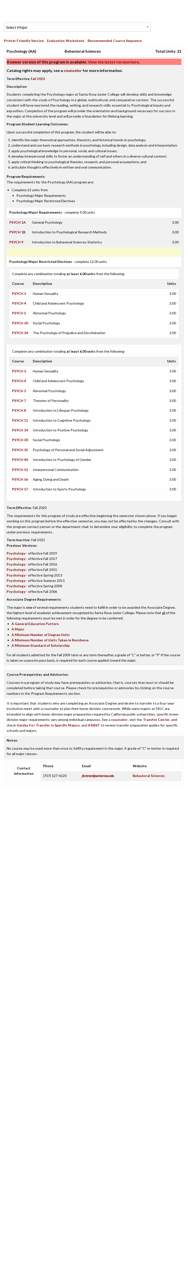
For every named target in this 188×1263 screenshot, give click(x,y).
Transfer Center (156, 719)
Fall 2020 (38, 79)
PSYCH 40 (20, 459)
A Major (18, 629)
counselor (73, 70)
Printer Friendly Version (24, 41)
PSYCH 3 (19, 293)
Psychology (16, 553)
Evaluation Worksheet (65, 41)
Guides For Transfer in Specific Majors (48, 725)
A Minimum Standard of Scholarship (41, 645)
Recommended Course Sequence (115, 41)
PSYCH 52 (20, 469)
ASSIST (94, 725)
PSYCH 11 (20, 420)
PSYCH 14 (20, 430)
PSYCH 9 (16, 242)
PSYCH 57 (20, 489)
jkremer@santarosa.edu (98, 776)
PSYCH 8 (19, 410)
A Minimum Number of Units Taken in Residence (50, 640)
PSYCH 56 (20, 479)
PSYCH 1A (17, 222)
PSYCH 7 (19, 400)
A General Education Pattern (35, 624)
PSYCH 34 (20, 333)
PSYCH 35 (20, 450)
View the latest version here (113, 62)
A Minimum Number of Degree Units (41, 635)
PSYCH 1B (17, 232)
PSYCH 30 (20, 323)
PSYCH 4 (19, 303)
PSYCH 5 (19, 313)
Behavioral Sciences (149, 776)
